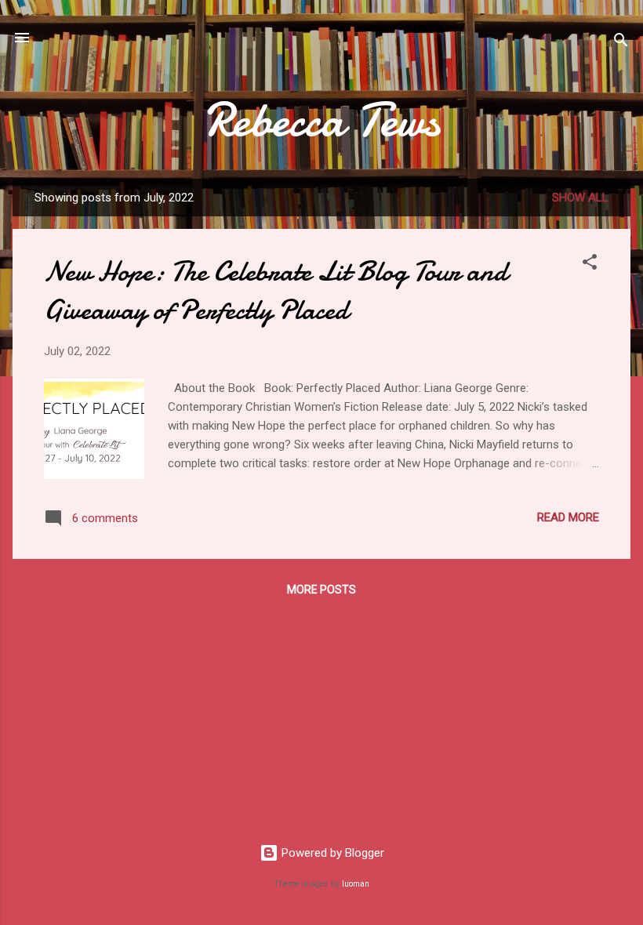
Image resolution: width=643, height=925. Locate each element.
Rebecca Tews (322, 120)
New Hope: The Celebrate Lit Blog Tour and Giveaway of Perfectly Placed (275, 290)
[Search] (621, 43)
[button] (589, 264)
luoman (355, 884)
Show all (580, 197)
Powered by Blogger (331, 853)
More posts (321, 589)
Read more (568, 517)
